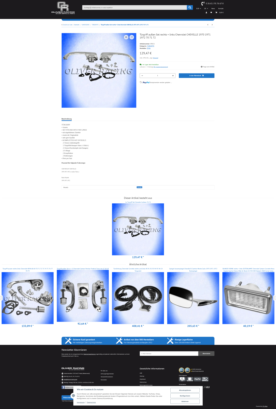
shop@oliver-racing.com (70, 379)
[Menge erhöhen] (173, 75)
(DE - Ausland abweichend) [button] (161, 67)
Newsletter (104, 380)
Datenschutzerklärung (90, 354)
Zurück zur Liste (67, 25)
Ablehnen (185, 401)
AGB (141, 373)
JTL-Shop (265, 406)
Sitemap (142, 376)
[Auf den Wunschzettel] (131, 37)
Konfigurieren (185, 396)
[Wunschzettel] (211, 13)
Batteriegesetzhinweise (146, 385)
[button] (206, 13)
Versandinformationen (107, 377)
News (213, 8)
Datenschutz (91, 402)
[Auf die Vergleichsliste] (126, 37)
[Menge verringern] (142, 75)
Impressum (81, 402)
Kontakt (220, 8)
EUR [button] (197, 8)
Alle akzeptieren (185, 390)
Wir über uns (104, 370)
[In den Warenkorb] (63, 32)
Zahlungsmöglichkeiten (107, 374)
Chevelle (139, 187)
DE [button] (205, 8)
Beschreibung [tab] (67, 119)
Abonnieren (206, 353)
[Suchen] (190, 7)
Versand (155, 58)
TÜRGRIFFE (150, 46)
